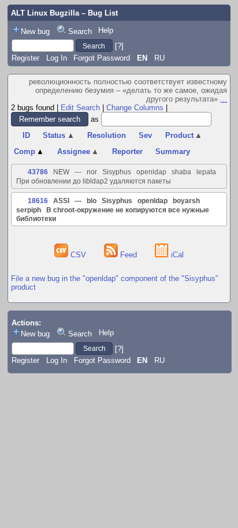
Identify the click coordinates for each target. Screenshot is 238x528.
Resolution (106, 135)
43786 (38, 172)
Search (80, 31)
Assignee (78, 151)
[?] (119, 46)
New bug (35, 31)
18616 (38, 201)
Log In (56, 58)
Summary (172, 151)
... (223, 99)
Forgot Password (101, 58)
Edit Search (80, 107)
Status (59, 135)
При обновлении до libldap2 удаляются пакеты (93, 181)
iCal (176, 254)
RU (159, 58)
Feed (128, 254)
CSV (78, 254)
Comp (29, 151)
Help (105, 30)
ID (26, 135)
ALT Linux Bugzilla (45, 13)
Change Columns (134, 107)
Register (25, 58)
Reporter (127, 151)
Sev (145, 135)
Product (184, 135)
